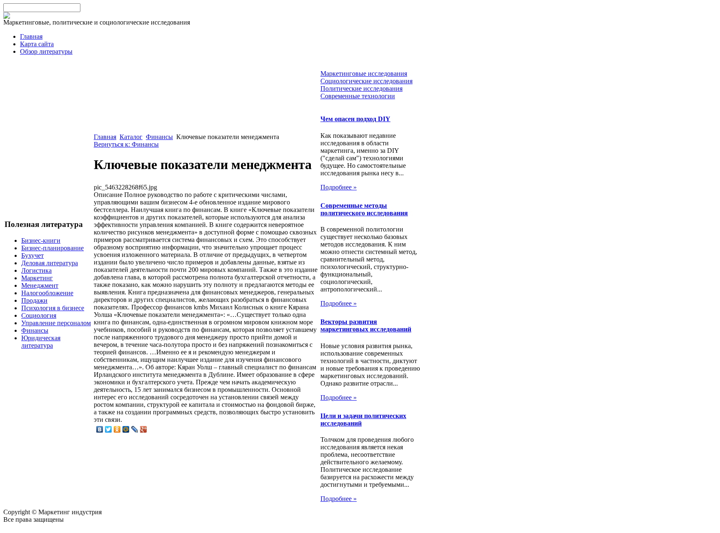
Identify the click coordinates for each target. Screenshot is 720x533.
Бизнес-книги (40, 240)
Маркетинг (37, 277)
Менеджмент (39, 285)
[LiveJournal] (134, 429)
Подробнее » (338, 187)
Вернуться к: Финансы (126, 144)
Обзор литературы (46, 51)
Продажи (34, 300)
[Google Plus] (143, 429)
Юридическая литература (40, 341)
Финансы (34, 330)
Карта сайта (37, 43)
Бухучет (32, 255)
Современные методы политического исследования (364, 209)
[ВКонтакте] (99, 429)
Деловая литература (49, 262)
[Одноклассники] (117, 429)
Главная (31, 36)
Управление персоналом (56, 322)
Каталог (131, 136)
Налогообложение (47, 292)
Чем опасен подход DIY (355, 118)
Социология (38, 315)
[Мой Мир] (126, 429)
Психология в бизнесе (52, 307)
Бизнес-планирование (52, 248)
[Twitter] (108, 429)
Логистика (36, 270)
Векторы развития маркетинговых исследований (365, 325)
